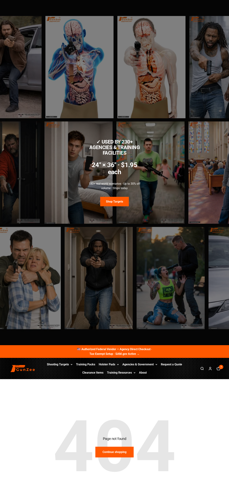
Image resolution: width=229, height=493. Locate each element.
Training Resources (119, 372)
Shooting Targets (58, 364)
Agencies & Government (138, 364)
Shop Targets (114, 201)
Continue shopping (114, 452)
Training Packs (85, 364)
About (143, 372)
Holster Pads (107, 364)
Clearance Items (92, 372)
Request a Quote (171, 364)
